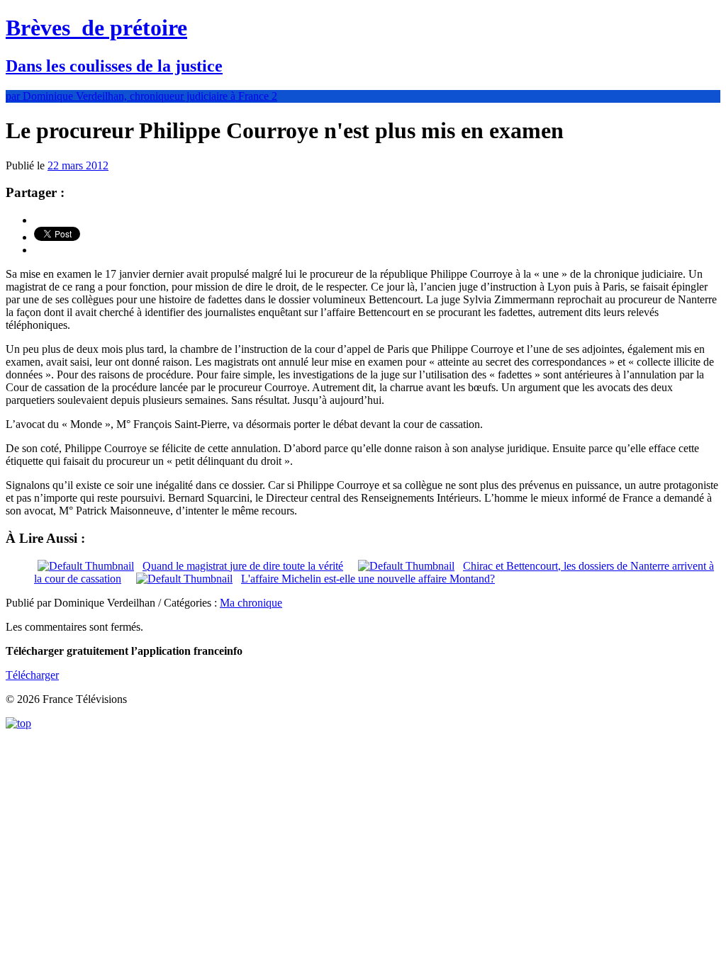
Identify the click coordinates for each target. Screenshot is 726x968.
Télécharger (32, 675)
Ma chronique (251, 603)
